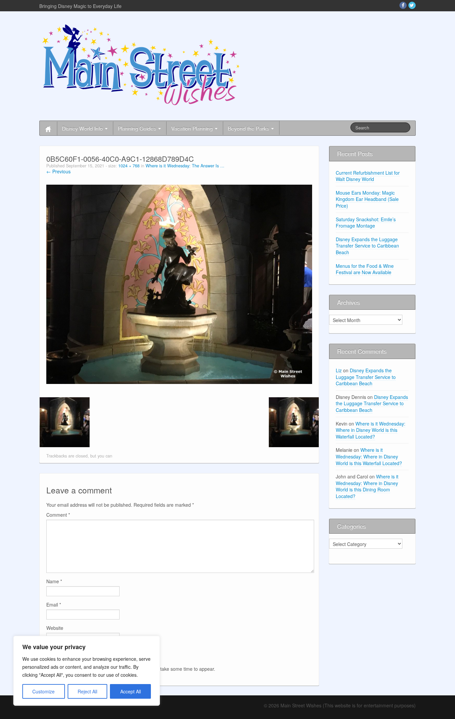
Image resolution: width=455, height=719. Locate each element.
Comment (58, 514)
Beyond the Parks (249, 128)
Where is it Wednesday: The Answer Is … (185, 166)
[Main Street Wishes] (140, 64)
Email (53, 604)
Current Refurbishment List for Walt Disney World (368, 176)
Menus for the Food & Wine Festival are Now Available (365, 269)
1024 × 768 (129, 166)
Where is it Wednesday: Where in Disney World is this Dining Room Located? (367, 486)
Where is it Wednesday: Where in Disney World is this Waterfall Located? (370, 430)
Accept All (130, 691)
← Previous (58, 171)
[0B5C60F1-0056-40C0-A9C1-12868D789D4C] (179, 283)
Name (54, 581)
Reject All (87, 691)
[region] (86, 671)
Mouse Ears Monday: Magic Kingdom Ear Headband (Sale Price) (367, 199)
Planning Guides (138, 128)
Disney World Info (83, 128)
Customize (43, 691)
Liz (339, 370)
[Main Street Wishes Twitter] (412, 5)
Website (54, 628)
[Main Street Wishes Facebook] (403, 5)
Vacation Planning (192, 128)
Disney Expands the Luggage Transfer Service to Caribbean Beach (367, 246)
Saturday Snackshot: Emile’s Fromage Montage (366, 222)
